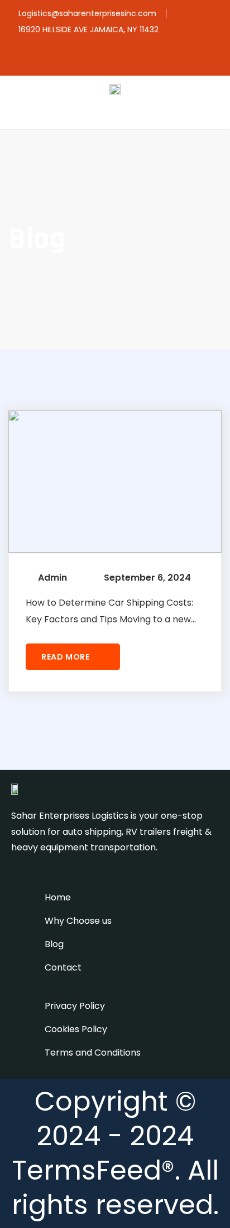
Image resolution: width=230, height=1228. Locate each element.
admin (52, 577)
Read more (66, 656)
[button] (215, 113)
